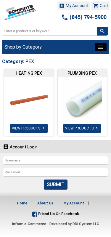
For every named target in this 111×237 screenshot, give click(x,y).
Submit (56, 184)
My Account (74, 6)
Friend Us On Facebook (58, 214)
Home (22, 203)
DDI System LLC (86, 224)
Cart (100, 6)
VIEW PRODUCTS (29, 128)
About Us (45, 203)
